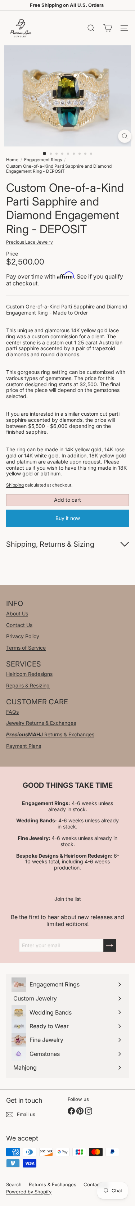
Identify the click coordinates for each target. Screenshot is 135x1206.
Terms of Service (26, 648)
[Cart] (107, 28)
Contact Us (19, 625)
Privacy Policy (22, 636)
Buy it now (67, 518)
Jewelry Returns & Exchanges (41, 723)
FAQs (12, 712)
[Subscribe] (109, 945)
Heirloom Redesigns (29, 674)
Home (12, 159)
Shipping (15, 485)
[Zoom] (124, 136)
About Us (17, 613)
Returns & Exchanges (50, 734)
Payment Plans (23, 746)
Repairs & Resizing (28, 685)
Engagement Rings (43, 159)
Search (14, 1184)
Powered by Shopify (28, 1191)
